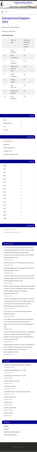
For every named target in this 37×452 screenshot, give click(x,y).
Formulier (6, 429)
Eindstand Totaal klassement (10, 27)
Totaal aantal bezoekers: (11, 232)
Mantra (26, 447)
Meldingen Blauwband (10, 435)
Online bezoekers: (9, 229)
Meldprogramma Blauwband (12, 432)
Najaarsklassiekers (7, 447)
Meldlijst (6, 426)
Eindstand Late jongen (8, 31)
